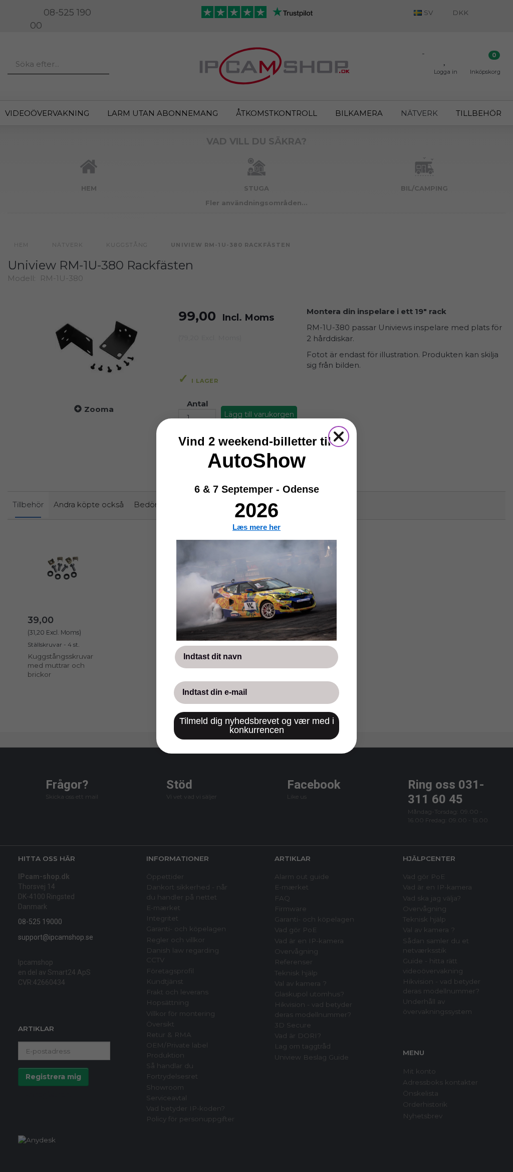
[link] (256, 590)
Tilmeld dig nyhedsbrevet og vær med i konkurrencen (256, 725)
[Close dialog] (339, 436)
